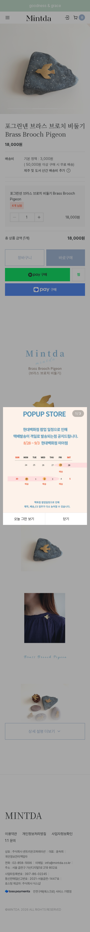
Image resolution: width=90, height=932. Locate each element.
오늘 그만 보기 (24, 518)
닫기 (66, 518)
